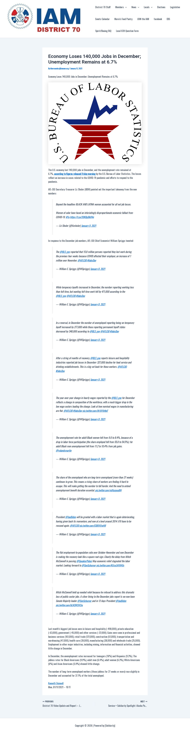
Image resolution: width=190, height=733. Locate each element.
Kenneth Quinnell (56, 683)
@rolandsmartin (63, 450)
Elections (161, 7)
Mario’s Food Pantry (123, 19)
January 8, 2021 (97, 269)
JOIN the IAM (143, 19)
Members (119, 7)
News (134, 7)
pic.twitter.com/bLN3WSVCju (69, 605)
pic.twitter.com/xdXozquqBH (108, 490)
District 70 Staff (103, 7)
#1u (67, 217)
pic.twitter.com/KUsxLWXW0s (110, 565)
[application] (125, 7)
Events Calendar (102, 19)
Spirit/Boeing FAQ (103, 31)
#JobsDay (91, 260)
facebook (158, 19)
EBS (168, 19)
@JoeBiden (70, 517)
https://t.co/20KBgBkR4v (82, 217)
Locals (146, 7)
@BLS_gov (65, 252)
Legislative (175, 7)
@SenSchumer (89, 565)
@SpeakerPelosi (84, 561)
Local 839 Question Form (127, 31)
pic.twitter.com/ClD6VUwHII (93, 525)
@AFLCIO (82, 260)
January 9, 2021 (88, 226)
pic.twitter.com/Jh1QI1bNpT (95, 411)
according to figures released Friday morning (74, 174)
